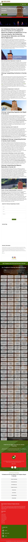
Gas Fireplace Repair (24, 318)
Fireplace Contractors (4, 318)
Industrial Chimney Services (10, 343)
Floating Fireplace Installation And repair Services (24, 435)
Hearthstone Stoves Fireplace (17, 387)
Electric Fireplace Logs (17, 339)
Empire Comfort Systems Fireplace (24, 387)
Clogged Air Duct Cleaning (24, 403)
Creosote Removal (17, 280)
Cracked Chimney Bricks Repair (17, 348)
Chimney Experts (24, 406)
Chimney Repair (4, 283)
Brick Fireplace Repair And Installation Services (4, 434)
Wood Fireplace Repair (17, 318)
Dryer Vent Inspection (10, 403)
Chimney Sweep (4, 276)
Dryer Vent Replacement (10, 410)
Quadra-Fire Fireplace (4, 379)
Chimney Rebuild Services (10, 396)
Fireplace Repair (4, 287)
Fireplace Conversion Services (10, 426)
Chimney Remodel (17, 430)
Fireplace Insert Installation (4, 396)
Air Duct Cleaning (17, 399)
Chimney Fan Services (24, 311)
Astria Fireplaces (17, 367)
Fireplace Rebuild (10, 318)
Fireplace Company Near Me (11, 418)
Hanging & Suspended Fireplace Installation (17, 425)
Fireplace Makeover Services (10, 430)
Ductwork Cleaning (24, 414)
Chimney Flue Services (17, 307)
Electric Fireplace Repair (4, 322)
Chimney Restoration (10, 299)
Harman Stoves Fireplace (11, 375)
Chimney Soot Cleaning (17, 284)
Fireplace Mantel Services (4, 439)
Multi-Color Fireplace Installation (24, 359)
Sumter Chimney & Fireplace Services (16, 541)
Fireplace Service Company (4, 406)
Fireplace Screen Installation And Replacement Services (24, 391)
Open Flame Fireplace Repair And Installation (24, 426)
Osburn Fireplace (17, 375)
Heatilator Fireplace (3, 372)
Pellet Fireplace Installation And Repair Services (4, 364)
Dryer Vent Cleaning (3, 399)
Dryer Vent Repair (3, 410)
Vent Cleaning (10, 399)
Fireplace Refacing (24, 296)
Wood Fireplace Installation (11, 322)
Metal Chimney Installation (4, 296)
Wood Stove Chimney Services (17, 421)
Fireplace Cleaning (4, 280)
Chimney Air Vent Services (10, 359)
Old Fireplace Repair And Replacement (4, 304)
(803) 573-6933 (24, 4)
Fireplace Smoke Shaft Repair (10, 296)
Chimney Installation (10, 284)
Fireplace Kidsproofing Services (24, 396)
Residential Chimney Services (3, 343)
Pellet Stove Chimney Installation (17, 355)
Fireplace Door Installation (11, 331)
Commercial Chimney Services (24, 339)
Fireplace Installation (10, 287)
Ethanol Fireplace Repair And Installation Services (10, 326)
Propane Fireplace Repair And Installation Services (24, 326)
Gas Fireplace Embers (4, 359)
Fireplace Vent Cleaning (24, 314)
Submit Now (14, 219)
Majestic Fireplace (17, 372)
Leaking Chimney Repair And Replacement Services (24, 343)
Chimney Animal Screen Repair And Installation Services (17, 291)
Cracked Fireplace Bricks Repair (17, 435)
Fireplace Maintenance (17, 418)
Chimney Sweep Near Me (17, 414)
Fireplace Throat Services (10, 339)
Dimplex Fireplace (24, 375)
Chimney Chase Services (4, 307)
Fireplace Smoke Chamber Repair (17, 296)
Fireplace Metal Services (4, 335)
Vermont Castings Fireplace (24, 372)
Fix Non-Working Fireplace (4, 291)
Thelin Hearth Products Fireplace (4, 391)
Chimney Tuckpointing (4, 299)
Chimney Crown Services (17, 303)
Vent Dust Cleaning (3, 403)
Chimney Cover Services (11, 307)
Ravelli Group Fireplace (10, 391)
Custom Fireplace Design (10, 355)
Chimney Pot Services (17, 311)
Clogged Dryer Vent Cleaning (17, 403)
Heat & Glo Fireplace (3, 375)
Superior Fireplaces (17, 363)
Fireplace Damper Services (24, 335)
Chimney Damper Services (3, 311)
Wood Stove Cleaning (10, 421)
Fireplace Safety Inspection (17, 410)
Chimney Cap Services (24, 303)
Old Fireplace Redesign (17, 351)
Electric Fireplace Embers (24, 355)
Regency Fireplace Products (10, 364)
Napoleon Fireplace (10, 372)
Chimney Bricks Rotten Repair (11, 347)
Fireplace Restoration (24, 287)
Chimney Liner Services (24, 307)
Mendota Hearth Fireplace (24, 379)
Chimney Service (17, 276)
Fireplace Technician (3, 418)
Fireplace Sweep (17, 314)
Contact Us (4, 14)
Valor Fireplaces (24, 363)
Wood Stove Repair (24, 418)
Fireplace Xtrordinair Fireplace (10, 383)
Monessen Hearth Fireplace (24, 383)
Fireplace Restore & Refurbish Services (10, 434)
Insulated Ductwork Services (24, 430)
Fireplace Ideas (4, 414)
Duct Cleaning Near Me (11, 414)
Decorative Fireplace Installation (24, 410)
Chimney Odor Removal (4, 351)
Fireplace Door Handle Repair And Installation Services (17, 331)
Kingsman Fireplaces (10, 367)
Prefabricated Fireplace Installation (17, 326)
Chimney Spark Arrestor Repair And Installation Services (10, 291)
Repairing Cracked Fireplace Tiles (4, 348)
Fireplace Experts (17, 406)
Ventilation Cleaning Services (3, 430)
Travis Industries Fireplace (10, 387)
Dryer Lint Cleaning (24, 399)
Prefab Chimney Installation (17, 396)
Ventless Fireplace (4, 426)
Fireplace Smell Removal (24, 347)
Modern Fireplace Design (3, 355)
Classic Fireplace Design (24, 351)
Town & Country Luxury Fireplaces (4, 368)
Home (2, 17)
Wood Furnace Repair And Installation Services (4, 326)
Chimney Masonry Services (10, 315)
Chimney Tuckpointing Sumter (8, 17)
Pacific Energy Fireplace (17, 379)
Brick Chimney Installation (24, 291)
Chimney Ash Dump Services (11, 311)
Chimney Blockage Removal (17, 300)
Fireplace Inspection (24, 299)
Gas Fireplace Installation (17, 322)
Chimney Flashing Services (4, 314)
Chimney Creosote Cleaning (24, 284)
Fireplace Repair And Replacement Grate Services (10, 335)
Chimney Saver (11, 303)
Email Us (6, 530)
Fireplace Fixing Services (24, 421)
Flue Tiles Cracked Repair (10, 351)
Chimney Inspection (24, 276)
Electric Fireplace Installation (24, 322)
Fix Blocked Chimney (17, 343)
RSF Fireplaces (24, 367)
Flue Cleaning (3, 520)
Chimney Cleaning (10, 276)
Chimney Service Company (10, 406)
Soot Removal (14, 492)
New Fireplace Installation (17, 287)
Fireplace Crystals (17, 359)
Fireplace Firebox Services (17, 335)
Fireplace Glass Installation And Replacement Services (4, 331)
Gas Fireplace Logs (4, 339)
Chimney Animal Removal (17, 391)
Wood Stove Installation (3, 421)
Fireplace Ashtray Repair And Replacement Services (24, 331)
